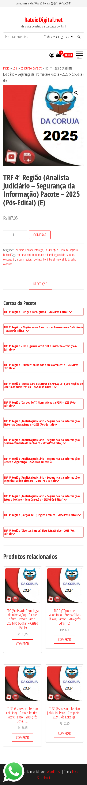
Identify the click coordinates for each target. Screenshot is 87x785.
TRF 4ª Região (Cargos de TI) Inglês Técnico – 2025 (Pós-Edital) (41, 515)
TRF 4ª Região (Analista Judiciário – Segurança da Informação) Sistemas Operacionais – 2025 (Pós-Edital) (42, 422)
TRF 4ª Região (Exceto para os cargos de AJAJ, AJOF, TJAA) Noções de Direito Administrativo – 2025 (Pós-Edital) (43, 385)
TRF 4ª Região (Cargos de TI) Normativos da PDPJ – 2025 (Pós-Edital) (40, 404)
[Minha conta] (51, 55)
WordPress (54, 771)
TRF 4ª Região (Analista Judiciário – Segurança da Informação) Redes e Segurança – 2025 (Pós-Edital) (42, 460)
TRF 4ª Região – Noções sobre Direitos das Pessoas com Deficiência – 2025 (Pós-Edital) (43, 328)
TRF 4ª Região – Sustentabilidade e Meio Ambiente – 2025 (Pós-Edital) (41, 366)
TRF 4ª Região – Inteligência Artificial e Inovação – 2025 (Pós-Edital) (40, 347)
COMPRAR (39, 234)
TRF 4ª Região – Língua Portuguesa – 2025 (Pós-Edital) (36, 312)
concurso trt (9, 259)
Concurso (19, 250)
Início (6, 68)
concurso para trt (31, 68)
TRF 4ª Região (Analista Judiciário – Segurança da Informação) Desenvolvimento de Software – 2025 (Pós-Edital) (42, 441)
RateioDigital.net (43, 20)
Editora (29, 250)
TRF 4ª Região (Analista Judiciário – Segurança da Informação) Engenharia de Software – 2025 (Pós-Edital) (42, 479)
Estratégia (38, 250)
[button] (76, 93)
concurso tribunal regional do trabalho (54, 255)
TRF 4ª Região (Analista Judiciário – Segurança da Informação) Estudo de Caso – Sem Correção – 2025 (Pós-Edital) (42, 497)
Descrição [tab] (40, 283)
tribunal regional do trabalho (31, 259)
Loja (15, 68)
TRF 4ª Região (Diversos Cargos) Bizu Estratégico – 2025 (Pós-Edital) (40, 532)
